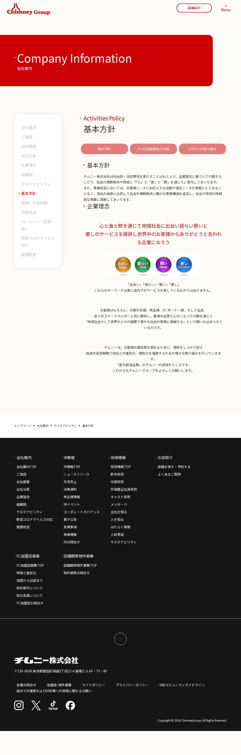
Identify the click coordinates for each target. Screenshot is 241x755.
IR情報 (69, 457)
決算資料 (70, 489)
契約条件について (29, 587)
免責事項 (70, 527)
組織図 (26, 174)
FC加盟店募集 (28, 556)
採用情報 (118, 457)
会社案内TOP (26, 466)
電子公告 (70, 519)
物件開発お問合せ (77, 572)
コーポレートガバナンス (82, 511)
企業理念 (28, 165)
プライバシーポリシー (132, 684)
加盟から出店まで (29, 580)
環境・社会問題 (34, 203)
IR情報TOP (72, 466)
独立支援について (29, 595)
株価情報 (70, 534)
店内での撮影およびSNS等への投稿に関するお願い (54, 690)
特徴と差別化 (26, 572)
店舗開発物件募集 (79, 556)
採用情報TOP (121, 466)
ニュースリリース (76, 474)
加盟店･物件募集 (59, 684)
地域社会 (28, 212)
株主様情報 (72, 496)
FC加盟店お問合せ (30, 603)
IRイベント (72, 504)
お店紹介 (165, 457)
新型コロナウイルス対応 (38, 241)
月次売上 (70, 481)
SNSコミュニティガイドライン (182, 684)
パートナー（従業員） (36, 225)
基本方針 (28, 193)
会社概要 (28, 146)
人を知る (117, 519)
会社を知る (119, 511)
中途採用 (117, 481)
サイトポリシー (93, 684)
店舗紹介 (194, 7)
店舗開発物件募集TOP (80, 565)
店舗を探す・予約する (174, 466)
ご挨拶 (26, 137)
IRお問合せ (72, 542)
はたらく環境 (120, 527)
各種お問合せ (26, 684)
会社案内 (28, 127)
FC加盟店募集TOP (30, 565)
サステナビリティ (36, 184)
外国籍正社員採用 (124, 489)
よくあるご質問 (169, 474)
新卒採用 (117, 474)
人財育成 (117, 534)
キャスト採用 (120, 496)
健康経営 (28, 254)
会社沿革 (28, 155)
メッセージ (119, 504)
